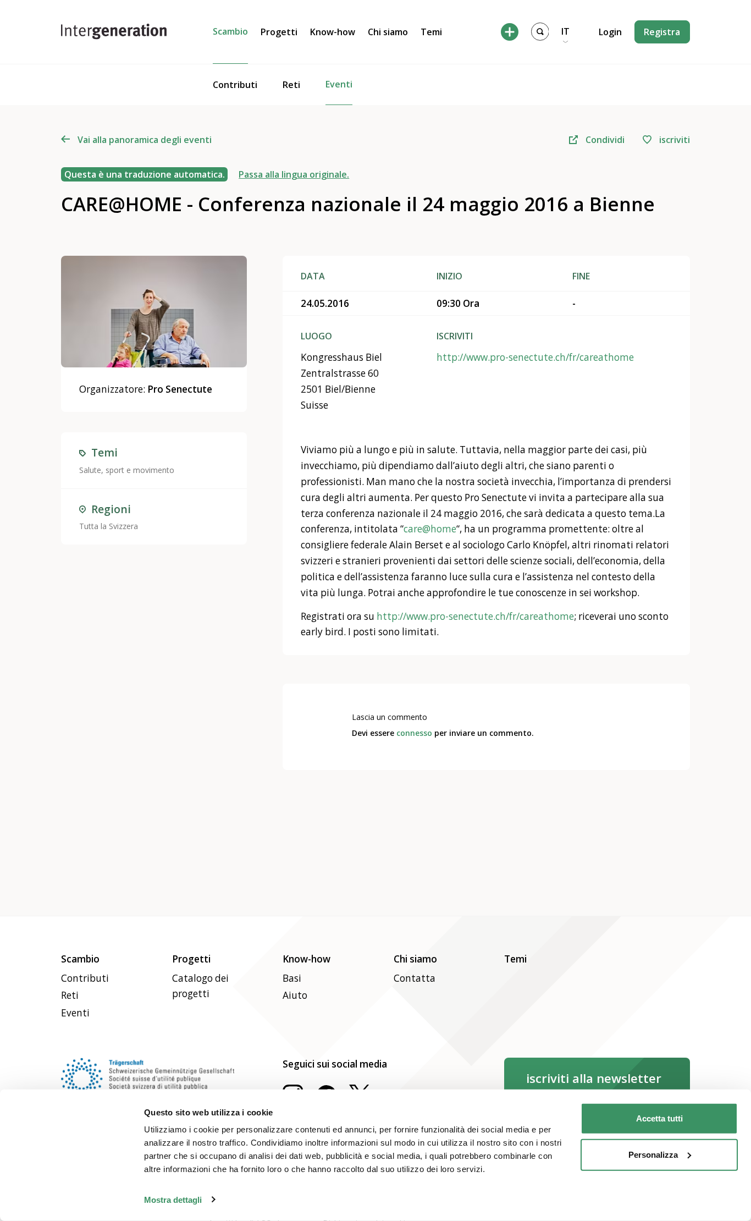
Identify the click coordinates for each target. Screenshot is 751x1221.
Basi (292, 978)
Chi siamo (388, 32)
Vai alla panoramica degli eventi (145, 140)
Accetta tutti (659, 1118)
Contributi (235, 85)
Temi (431, 32)
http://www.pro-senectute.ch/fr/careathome (535, 357)
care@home (430, 528)
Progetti (279, 32)
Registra (662, 32)
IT (565, 31)
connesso (414, 733)
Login (610, 32)
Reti (291, 85)
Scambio (230, 31)
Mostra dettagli (173, 1199)
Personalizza (653, 1154)
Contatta (414, 978)
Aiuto (295, 995)
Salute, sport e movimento (126, 470)
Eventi (338, 84)
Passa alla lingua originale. (294, 174)
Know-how (332, 32)
